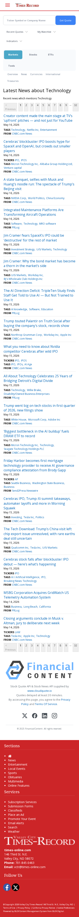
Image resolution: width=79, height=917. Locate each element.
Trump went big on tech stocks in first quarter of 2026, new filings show (39, 408)
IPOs (20, 364)
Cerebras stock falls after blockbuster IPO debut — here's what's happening (36, 561)
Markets (13, 54)
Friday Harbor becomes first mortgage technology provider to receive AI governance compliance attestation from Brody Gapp (39, 465)
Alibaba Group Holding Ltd (56, 164)
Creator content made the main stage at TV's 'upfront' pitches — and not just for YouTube (38, 118)
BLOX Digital (58, 911)
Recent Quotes (15, 31)
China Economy (55, 198)
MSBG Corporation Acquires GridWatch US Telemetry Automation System (36, 595)
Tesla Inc (29, 517)
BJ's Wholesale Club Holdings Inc (23, 279)
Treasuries (13, 80)
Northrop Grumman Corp (26, 335)
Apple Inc (65, 335)
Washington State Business (48, 483)
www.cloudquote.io (39, 691)
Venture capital (13, 168)
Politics (40, 517)
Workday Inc (35, 275)
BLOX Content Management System (30, 911)
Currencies (36, 74)
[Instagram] (54, 716)
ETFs (51, 54)
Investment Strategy (23, 249)
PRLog (15, 227)
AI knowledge (19, 309)
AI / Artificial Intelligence (25, 577)
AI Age (28, 364)
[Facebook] (34, 716)
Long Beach (30, 606)
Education (47, 309)
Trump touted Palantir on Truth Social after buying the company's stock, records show (37, 323)
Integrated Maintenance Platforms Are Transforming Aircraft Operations (34, 212)
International (53, 74)
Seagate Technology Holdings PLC (24, 449)
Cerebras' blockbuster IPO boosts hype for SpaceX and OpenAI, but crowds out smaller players (37, 146)
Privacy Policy (23, 907)
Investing (16, 517)
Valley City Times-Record (30, 904)
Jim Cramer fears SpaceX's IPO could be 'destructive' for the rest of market (34, 237)
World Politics (36, 198)
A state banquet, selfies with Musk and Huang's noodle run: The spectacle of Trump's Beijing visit (39, 184)
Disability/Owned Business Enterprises (27, 394)
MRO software (47, 223)
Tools (11, 65)
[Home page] (39, 840)
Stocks (33, 54)
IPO (17, 160)
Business (9, 487)
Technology (18, 130)
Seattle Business (20, 483)
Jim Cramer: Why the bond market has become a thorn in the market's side (39, 263)
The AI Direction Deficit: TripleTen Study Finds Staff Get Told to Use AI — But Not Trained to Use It (39, 295)
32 (75, 105)
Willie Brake (34, 390)
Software (16, 223)
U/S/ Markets (43, 249)
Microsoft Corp (37, 419)
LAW (17, 632)
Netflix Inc (33, 130)
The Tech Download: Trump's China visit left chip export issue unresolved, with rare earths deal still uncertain (39, 534)
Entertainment (48, 130)
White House (18, 419)
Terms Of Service (46, 704)
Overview (12, 74)
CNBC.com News (22, 133)
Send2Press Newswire (25, 490)
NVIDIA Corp (18, 198)
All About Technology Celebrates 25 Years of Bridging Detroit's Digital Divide (38, 378)
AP (16, 479)
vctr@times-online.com (30, 867)
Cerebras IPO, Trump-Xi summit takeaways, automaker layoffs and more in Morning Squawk (37, 503)
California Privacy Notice (43, 907)
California (45, 606)
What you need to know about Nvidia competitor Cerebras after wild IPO (32, 348)
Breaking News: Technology (20, 581)
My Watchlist (44, 31)
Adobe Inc (54, 419)
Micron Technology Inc (24, 164)
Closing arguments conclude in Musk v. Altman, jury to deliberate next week (34, 620)
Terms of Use (9, 907)
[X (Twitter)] (24, 716)
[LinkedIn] (44, 716)
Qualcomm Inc (19, 547)
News (24, 74)
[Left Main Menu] (7, 5)
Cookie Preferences (66, 907)
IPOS (24, 160)
